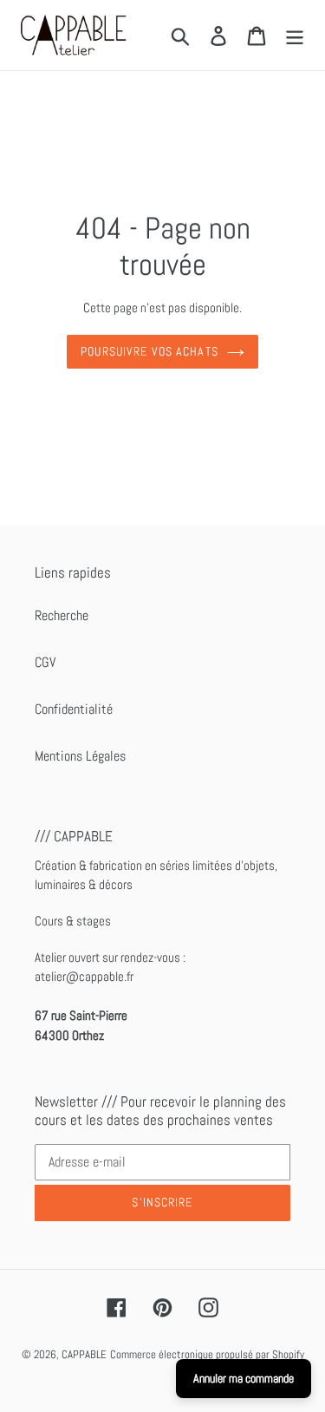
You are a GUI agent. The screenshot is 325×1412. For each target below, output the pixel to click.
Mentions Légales (80, 756)
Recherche (61, 615)
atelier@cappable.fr (84, 976)
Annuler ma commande (243, 1378)
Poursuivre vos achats (149, 351)
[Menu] (295, 35)
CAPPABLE (84, 1354)
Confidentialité (74, 709)
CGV (45, 662)
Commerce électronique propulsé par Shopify (207, 1354)
